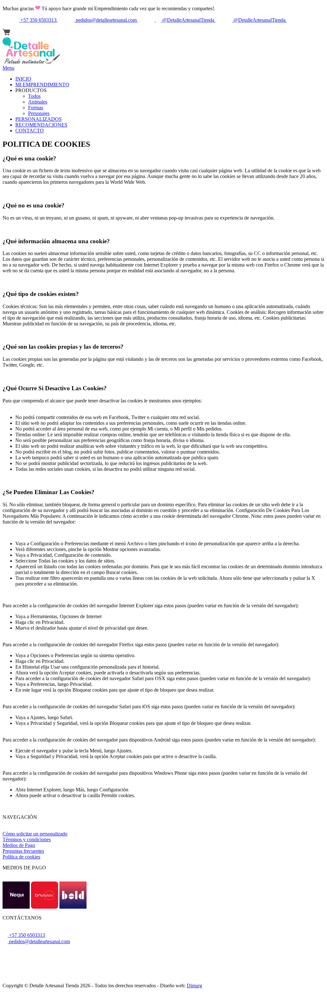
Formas (35, 107)
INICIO (23, 79)
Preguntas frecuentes (23, 851)
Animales (37, 102)
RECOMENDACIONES (41, 125)
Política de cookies (21, 856)
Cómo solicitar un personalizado (35, 833)
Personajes (38, 113)
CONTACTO (29, 130)
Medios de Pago (19, 845)
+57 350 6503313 (38, 20)
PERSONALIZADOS (38, 119)
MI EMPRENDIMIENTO (42, 84)
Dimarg (194, 985)
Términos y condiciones (27, 839)
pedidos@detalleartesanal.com (106, 20)
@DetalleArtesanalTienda (188, 20)
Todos (34, 96)
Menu (8, 68)
